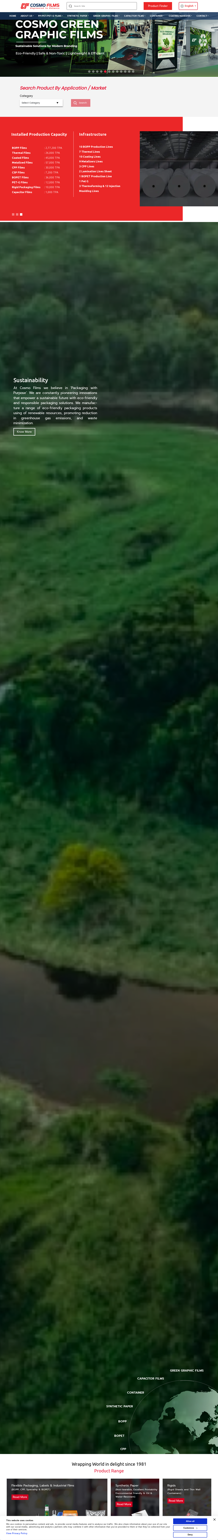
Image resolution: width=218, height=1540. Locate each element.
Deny (190, 1534)
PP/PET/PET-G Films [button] (49, 15)
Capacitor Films (134, 15)
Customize (188, 1528)
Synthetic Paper (77, 15)
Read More (20, 1497)
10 (125, 71)
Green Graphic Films (105, 15)
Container (156, 15)
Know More (24, 432)
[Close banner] (214, 1519)
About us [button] (26, 15)
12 (133, 71)
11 (129, 71)
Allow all (190, 1521)
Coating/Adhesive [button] (180, 15)
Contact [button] (201, 15)
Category (26, 96)
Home (12, 15)
